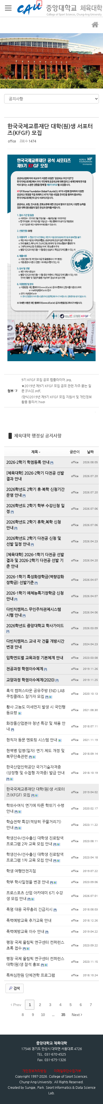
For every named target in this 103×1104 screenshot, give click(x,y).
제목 (34, 452)
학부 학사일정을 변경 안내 (28, 882)
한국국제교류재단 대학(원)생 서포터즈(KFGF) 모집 (35, 792)
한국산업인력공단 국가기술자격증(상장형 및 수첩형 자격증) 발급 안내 (35, 770)
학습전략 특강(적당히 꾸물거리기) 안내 (33, 824)
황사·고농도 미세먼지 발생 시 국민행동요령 (35, 710)
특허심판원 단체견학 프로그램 (30, 975)
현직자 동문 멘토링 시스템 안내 (32, 740)
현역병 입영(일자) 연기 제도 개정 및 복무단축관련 (35, 753)
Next (76, 1014)
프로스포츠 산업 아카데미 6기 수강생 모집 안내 (34, 896)
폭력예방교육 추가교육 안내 (28, 920)
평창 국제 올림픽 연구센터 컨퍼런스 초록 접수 (35, 945)
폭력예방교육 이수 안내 (25, 931)
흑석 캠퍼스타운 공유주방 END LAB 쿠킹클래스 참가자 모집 (35, 693)
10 (43, 1014)
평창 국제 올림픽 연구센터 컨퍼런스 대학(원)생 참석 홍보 (35, 961)
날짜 (90, 452)
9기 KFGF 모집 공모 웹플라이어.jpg (46, 380)
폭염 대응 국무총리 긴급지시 (30, 909)
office (12, 141)
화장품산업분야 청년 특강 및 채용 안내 (35, 726)
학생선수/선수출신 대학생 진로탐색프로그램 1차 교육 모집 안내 (34, 857)
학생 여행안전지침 (21, 871)
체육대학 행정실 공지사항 (38, 435)
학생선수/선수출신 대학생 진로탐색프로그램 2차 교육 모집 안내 (34, 841)
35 (63, 1014)
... (53, 1014)
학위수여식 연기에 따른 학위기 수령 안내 (35, 808)
